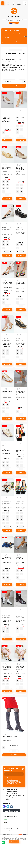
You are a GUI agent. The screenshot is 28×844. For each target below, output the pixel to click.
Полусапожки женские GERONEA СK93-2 (20, 613)
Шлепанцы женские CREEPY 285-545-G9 (6, 227)
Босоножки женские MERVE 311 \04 (7, 338)
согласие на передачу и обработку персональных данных (13, 779)
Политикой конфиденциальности (13, 782)
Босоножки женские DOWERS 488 (20, 227)
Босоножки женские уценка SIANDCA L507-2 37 (7, 114)
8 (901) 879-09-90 (11, 791)
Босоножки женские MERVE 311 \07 (7, 392)
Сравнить (3, 110)
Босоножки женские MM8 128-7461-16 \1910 (7, 283)
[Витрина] (20, 81)
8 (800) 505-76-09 (11, 789)
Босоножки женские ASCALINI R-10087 (20, 392)
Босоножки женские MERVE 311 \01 (20, 338)
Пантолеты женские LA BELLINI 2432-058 (20, 446)
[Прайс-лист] (24, 81)
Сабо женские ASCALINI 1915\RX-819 (6, 446)
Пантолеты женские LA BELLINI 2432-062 (6, 501)
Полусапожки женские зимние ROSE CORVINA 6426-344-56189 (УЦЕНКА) (7, 613)
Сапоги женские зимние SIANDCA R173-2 (11, 736)
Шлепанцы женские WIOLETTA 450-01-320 (6, 168)
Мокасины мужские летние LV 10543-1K (6, 558)
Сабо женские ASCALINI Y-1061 (19, 558)
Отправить (21, 774)
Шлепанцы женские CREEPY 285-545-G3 (20, 667)
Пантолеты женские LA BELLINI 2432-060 (20, 501)
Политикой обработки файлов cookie (17, 839)
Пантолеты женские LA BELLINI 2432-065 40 (20, 283)
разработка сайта (13, 828)
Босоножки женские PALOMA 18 (20, 113)
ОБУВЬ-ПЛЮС (14, 17)
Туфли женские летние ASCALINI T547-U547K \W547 (20, 168)
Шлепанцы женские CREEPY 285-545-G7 (6, 667)
